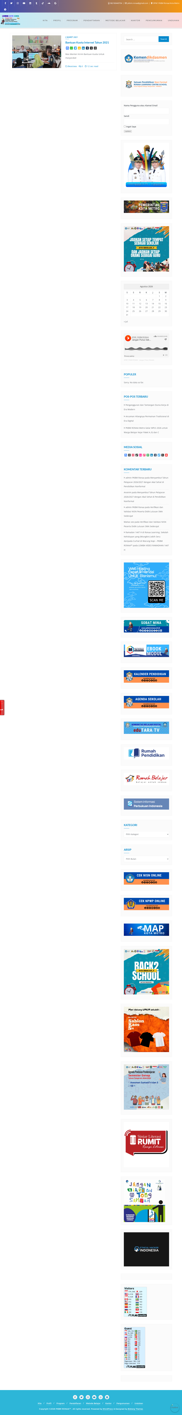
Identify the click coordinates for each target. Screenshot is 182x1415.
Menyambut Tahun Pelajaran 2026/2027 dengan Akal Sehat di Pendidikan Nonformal (146, 482)
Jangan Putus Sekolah (146, 360)
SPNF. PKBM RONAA (131, 360)
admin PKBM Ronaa (135, 477)
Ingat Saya (131, 126)
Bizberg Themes (135, 1409)
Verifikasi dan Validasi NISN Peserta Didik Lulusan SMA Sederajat (143, 511)
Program (60, 1403)
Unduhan (139, 1403)
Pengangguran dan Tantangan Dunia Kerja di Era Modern (146, 407)
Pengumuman (123, 1403)
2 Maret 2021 (71, 37)
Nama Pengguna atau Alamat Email (141, 105)
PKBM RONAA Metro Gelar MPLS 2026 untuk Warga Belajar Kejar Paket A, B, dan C (145, 430)
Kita (40, 1403)
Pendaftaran (75, 1403)
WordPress (108, 1409)
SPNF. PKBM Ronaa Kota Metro (166, 3)
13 (146, 303)
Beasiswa (72, 66)
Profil (48, 1403)
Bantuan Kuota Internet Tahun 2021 (87, 42)
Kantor (108, 1403)
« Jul (126, 321)
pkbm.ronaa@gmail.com (138, 3)
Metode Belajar (93, 1403)
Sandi (126, 116)
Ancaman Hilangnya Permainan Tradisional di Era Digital (146, 418)
